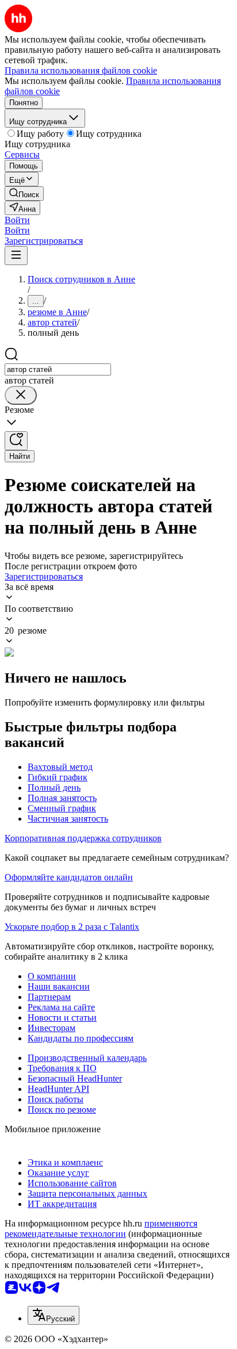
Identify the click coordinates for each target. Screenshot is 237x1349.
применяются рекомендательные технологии (101, 1228)
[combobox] (58, 369)
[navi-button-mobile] (16, 255)
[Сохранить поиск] (16, 440)
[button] (17, 220)
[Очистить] (21, 395)
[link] (24, 193)
